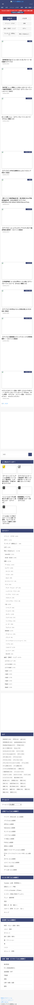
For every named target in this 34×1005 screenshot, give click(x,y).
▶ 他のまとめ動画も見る (17, 12)
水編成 (8, 677)
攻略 (7, 561)
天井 (5, 783)
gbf (23, 739)
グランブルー (17, 760)
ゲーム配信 (18, 765)
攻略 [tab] (24, 23)
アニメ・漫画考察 (9, 897)
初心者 (6, 780)
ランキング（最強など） (12, 543)
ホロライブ (18, 774)
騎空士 (13, 792)
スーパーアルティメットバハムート (16, 640)
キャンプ (6, 912)
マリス (8, 584)
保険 (5, 979)
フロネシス (10, 597)
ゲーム (25, 763)
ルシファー (10, 650)
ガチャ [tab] (24, 28)
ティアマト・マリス (12, 594)
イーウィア (10, 607)
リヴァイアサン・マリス (13, 601)
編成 (12, 789)
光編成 (8, 670)
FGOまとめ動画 (8, 842)
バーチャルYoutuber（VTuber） (13, 890)
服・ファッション (9, 940)
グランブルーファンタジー (11, 763)
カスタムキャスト (8, 751)
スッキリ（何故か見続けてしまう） (14, 894)
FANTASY (7, 739)
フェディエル (10, 617)
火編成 (8, 680)
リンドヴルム (10, 621)
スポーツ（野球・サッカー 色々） (14, 908)
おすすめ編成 (10, 667)
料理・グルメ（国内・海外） (12, 925)
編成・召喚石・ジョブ (12, 657)
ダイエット (7, 933)
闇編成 (8, 684)
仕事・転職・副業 (9, 982)
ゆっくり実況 (7, 748)
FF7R (15, 739)
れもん (17, 748)
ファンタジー (18, 771)
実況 (22, 783)
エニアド (9, 568)
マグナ (27, 774)
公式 (7, 547)
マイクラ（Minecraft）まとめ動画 (13, 817)
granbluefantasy (20, 742)
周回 (23, 780)
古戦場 (15, 780)
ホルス (9, 578)
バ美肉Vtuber (7, 771)
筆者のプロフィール (6, 998)
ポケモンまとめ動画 (9, 859)
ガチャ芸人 (7, 757)
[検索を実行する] (30, 454)
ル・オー (9, 624)
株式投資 (6, 964)
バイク (6, 947)
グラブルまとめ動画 (9, 820)
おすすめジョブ (10, 661)
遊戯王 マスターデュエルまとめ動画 (14, 850)
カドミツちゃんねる (9, 754)
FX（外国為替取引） (10, 968)
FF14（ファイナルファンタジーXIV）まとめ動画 (17, 854)
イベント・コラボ (11, 536)
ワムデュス (10, 627)
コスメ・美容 (8, 929)
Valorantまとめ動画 (9, 828)
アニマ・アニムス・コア (13, 587)
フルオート (7, 774)
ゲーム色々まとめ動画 (10, 870)
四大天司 (9, 654)
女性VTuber (14, 783)
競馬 (5, 986)
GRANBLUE (7, 742)
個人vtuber (18, 777)
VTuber (20, 745)
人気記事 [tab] (24, 18)
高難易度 (9, 630)
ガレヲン (10, 614)
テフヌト (9, 574)
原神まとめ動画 (8, 846)
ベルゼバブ (10, 647)
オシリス (9, 571)
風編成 (8, 687)
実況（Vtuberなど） (12, 551)
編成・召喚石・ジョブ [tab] (10, 28)
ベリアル (9, 644)
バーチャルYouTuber (9, 768)
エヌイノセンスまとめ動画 (11, 862)
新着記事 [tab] (9, 18)
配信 (27, 789)
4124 (6, 403)
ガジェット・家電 (9, 951)
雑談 (5, 792)
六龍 (8, 604)
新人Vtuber (14, 786)
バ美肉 (21, 768)
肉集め (20, 789)
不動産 (6, 975)
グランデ (9, 637)
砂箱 (23, 786)
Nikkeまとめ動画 (9, 866)
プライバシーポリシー (7, 1000)
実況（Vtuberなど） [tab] (24, 34)
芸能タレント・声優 (9, 886)
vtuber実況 (9, 554)
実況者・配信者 (10, 557)
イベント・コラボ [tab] (9, 23)
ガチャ (8, 540)
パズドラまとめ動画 (9, 835)
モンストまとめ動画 (9, 831)
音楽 (5, 901)
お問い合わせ (4, 1002)
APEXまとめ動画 (9, 824)
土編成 (8, 674)
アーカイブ (5, 804)
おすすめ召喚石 (10, 664)
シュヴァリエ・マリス (13, 591)
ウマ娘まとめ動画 (9, 839)
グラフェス (17, 757)
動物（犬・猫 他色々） (11, 905)
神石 (5, 789)
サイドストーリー (10, 581)
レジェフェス (7, 777)
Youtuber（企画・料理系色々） (13, 883)
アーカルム (9, 564)
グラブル (7, 760)
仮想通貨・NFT (8, 971)
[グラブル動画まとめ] (17, 3)
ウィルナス (10, 611)
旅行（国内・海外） (9, 936)
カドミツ (19, 751)
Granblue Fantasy (9, 745)
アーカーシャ (10, 634)
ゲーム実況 (7, 765)
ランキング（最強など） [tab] (9, 34)
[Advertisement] (17, 136)
